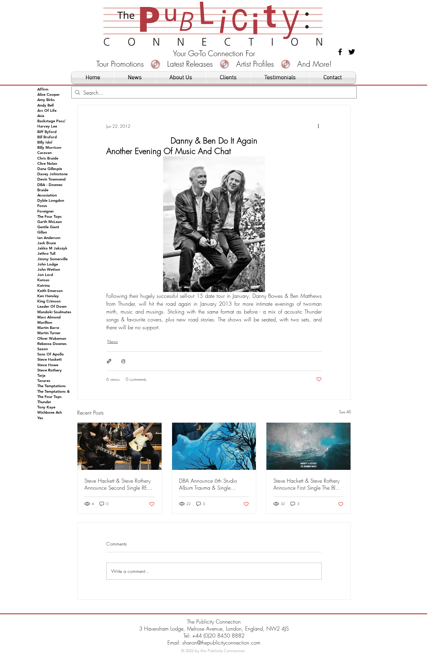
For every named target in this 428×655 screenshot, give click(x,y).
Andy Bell (45, 105)
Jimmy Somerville (52, 258)
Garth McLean (49, 221)
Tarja (41, 375)
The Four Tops (49, 216)
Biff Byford (46, 131)
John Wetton (48, 269)
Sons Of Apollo (50, 354)
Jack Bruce (46, 242)
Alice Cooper (48, 94)
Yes (40, 417)
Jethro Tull (46, 253)
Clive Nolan (47, 163)
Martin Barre (48, 327)
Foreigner (45, 211)
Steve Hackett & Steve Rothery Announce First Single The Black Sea (308, 484)
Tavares (43, 380)
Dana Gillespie (49, 168)
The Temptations (51, 385)
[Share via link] (109, 361)
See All (345, 412)
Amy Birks (46, 99)
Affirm (42, 89)
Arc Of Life (46, 110)
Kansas (43, 279)
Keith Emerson (50, 290)
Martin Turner (49, 332)
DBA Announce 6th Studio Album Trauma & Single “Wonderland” (208, 484)
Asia (40, 115)
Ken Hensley (48, 295)
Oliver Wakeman (51, 338)
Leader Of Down (51, 306)
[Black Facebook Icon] (340, 51)
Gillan (42, 232)
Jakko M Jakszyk (52, 248)
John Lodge (47, 264)
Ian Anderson (48, 237)
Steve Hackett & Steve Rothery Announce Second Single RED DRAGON (117, 484)
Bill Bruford (47, 136)
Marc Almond (49, 317)
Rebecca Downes (52, 343)
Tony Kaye (46, 407)
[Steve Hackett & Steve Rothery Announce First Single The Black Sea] (308, 446)
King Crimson (49, 301)
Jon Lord (45, 274)
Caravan (44, 152)
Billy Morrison (49, 147)
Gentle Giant (48, 226)
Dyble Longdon (50, 200)
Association (47, 195)
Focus (42, 205)
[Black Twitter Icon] (351, 51)
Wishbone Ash (49, 412)
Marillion (44, 322)
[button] (228, 78)
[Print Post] (123, 361)
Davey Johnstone (52, 173)
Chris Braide (47, 158)
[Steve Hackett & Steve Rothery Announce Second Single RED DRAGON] (119, 446)
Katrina (43, 285)
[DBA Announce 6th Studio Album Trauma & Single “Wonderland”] (214, 446)
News (112, 341)
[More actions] (318, 126)
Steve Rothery (49, 370)
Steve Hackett (49, 359)
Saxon (42, 348)
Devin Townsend (51, 179)
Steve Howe (47, 364)
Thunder (44, 401)
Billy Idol (44, 142)
